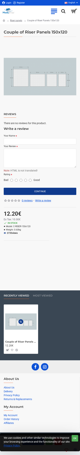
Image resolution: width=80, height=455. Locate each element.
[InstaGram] (44, 366)
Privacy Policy (12, 445)
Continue (40, 191)
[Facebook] (35, 366)
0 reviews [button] (27, 200)
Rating (7, 174)
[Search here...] (63, 11)
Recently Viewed (16, 295)
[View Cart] (74, 11)
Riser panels (16, 20)
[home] (4, 20)
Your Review (10, 146)
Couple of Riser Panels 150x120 (21, 341)
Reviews (10, 114)
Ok (74, 438)
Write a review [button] (43, 200)
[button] (21, 321)
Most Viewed (43, 295)
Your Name (9, 135)
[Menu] (54, 11)
